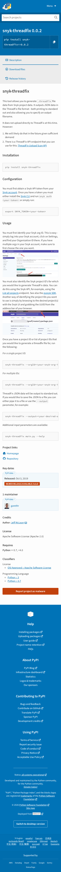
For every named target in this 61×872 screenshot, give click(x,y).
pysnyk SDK (50, 293)
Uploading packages (29, 636)
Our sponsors (30, 685)
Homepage (13, 453)
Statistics (30, 676)
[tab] (30, 60)
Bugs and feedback (30, 704)
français (38, 838)
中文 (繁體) (24, 844)
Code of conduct (29, 748)
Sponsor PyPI (31, 717)
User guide (29, 640)
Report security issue (30, 744)
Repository (12, 458)
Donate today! (30, 787)
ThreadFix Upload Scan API (32, 145)
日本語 (48, 838)
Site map (30, 808)
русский (36, 844)
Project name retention (29, 645)
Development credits (29, 721)
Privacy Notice (29, 753)
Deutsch (54, 841)
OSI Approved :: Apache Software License (29, 568)
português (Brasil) (16, 841)
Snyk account (10, 192)
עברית (45, 844)
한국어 (33, 847)
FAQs (30, 649)
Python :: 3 (13, 577)
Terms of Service (29, 740)
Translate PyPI (29, 712)
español (29, 838)
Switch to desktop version (30, 824)
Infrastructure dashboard (29, 672)
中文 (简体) (11, 844)
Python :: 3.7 (14, 581)
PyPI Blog (29, 668)
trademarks (26, 795)
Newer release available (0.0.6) (22, 483)
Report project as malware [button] (30, 591)
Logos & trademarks (30, 681)
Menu (50, 6)
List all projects (11, 293)
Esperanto (55, 844)
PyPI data (9, 473)
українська (32, 841)
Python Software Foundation (33, 805)
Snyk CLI (25, 196)
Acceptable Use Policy (29, 757)
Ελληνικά (44, 841)
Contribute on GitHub (29, 708)
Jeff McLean (17, 522)
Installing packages (29, 632)
